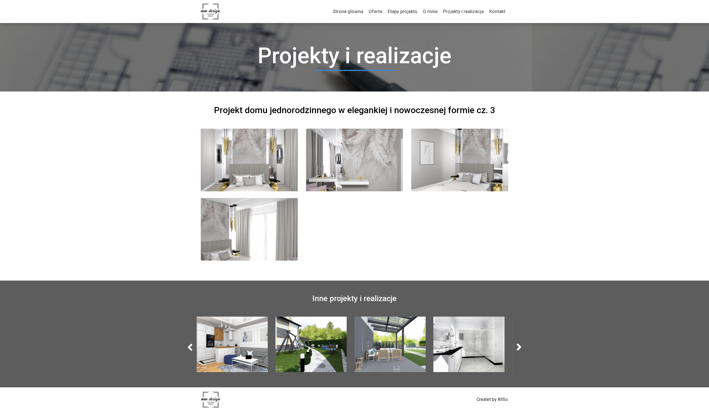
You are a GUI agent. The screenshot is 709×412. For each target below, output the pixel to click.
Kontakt (497, 11)
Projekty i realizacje (463, 11)
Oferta (375, 11)
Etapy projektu (402, 11)
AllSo (503, 399)
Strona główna (348, 11)
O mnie (430, 11)
